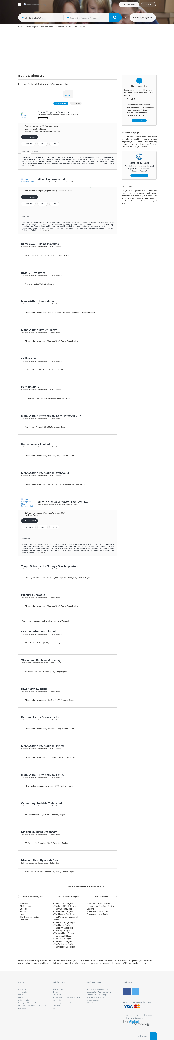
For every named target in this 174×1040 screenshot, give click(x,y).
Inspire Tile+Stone (33, 272)
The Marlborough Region (65, 922)
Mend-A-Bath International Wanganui (45, 472)
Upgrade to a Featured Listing (99, 992)
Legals (21, 997)
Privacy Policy (23, 1000)
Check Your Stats (93, 1000)
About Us (22, 989)
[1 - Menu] (20, 5)
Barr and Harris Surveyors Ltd (40, 717)
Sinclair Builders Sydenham (39, 831)
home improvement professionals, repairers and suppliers (112, 960)
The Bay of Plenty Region (65, 906)
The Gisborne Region (63, 911)
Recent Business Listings (97, 994)
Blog (54, 1008)
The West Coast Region (64, 946)
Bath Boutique (30, 387)
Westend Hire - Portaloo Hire (39, 631)
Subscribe (139, 120)
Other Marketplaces (95, 1003)
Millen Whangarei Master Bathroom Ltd (63, 501)
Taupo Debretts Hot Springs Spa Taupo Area (49, 566)
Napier (22, 914)
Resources (57, 994)
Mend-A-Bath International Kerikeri (43, 774)
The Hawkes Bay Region (65, 914)
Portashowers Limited (35, 444)
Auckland (23, 903)
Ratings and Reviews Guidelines (31, 1003)
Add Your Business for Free (97, 989)
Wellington (24, 919)
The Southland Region (64, 933)
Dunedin (23, 908)
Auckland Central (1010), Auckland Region (41, 126)
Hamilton (23, 911)
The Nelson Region (62, 925)
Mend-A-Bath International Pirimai (43, 745)
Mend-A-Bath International (38, 301)
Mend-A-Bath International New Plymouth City (51, 415)
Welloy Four (29, 358)
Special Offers (58, 989)
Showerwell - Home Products (40, 243)
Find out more (139, 175)
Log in (147, 5)
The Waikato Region (63, 941)
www (55, 144)
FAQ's (20, 994)
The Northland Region (63, 927)
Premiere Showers (33, 594)
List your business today (135, 963)
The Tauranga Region (29, 917)
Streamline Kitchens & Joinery (41, 660)
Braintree (149, 1002)
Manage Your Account (95, 997)
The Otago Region (62, 930)
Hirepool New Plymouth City (39, 860)
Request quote (30, 137)
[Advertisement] (87, 50)
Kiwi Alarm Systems (34, 688)
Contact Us (22, 992)
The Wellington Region (64, 944)
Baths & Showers (31, 75)
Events (55, 992)
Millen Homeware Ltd (51, 179)
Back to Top (142, 1036)
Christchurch (25, 906)
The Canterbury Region (64, 908)
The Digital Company (134, 1018)
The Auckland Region (63, 903)
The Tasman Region (63, 938)
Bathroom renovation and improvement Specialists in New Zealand (100, 906)
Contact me (29, 144)
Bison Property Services (53, 112)
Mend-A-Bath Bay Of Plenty (39, 329)
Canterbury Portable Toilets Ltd (41, 803)
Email (43, 144)
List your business (129, 5)
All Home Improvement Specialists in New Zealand (98, 913)
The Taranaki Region (63, 936)
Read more (30, 165)
